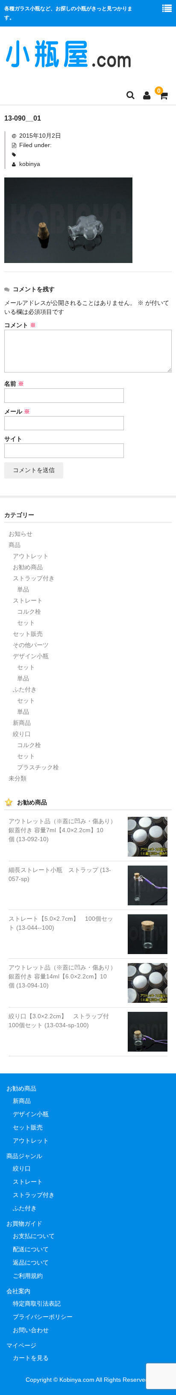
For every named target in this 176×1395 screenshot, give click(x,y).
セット (26, 622)
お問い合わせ (31, 1330)
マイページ (21, 1345)
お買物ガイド (24, 1223)
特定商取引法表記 (37, 1303)
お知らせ (20, 533)
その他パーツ (31, 644)
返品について (31, 1262)
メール (17, 411)
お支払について (34, 1235)
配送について (31, 1249)
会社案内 (18, 1291)
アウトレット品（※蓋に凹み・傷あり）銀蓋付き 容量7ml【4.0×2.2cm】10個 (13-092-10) (62, 830)
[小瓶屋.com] (68, 64)
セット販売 (28, 633)
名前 (14, 383)
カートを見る (31, 1357)
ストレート (28, 600)
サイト (13, 438)
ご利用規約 (28, 1275)
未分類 (17, 778)
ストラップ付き (34, 578)
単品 (23, 589)
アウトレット (31, 556)
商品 (15, 544)
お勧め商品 (28, 567)
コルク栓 (29, 611)
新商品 (22, 722)
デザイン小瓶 (31, 656)
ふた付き (25, 689)
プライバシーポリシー (43, 1316)
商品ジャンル (24, 1156)
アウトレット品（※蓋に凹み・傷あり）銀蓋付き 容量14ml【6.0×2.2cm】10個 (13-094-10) (62, 976)
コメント (20, 325)
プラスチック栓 (38, 767)
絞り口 (22, 733)
